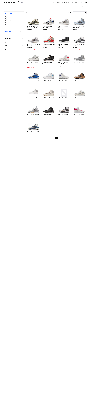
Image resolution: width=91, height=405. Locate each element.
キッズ (85, 6)
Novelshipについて (65, 2)
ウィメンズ (80, 6)
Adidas (27, 6)
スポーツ (12, 6)
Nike (17, 6)
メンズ (75, 6)
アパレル (63, 6)
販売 (76, 2)
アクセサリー (69, 6)
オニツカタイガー (46, 6)
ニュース (72, 2)
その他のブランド (55, 6)
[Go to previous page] (27, 138)
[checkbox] (5, 16)
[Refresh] (22, 13)
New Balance (34, 6)
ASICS (40, 6)
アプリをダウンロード (55, 2)
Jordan (22, 6)
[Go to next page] (86, 138)
